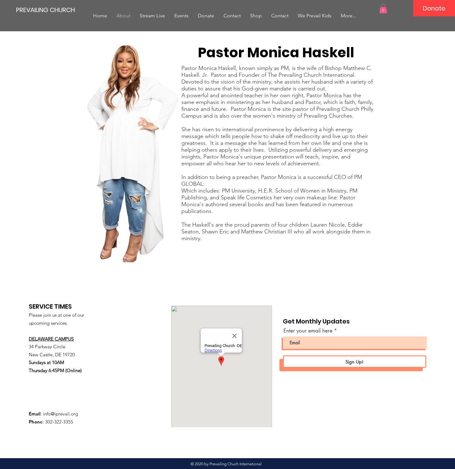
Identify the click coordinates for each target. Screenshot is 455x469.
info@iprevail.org (60, 414)
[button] (383, 8)
